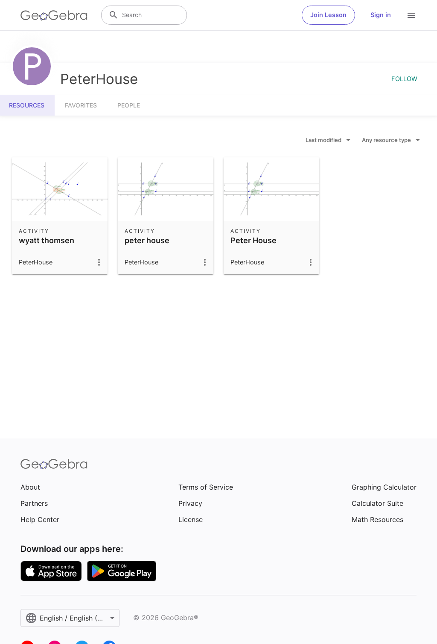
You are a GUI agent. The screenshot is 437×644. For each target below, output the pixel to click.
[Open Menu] (411, 15)
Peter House (253, 240)
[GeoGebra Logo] (53, 15)
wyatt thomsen (46, 240)
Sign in (380, 15)
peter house (147, 240)
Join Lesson (328, 15)
